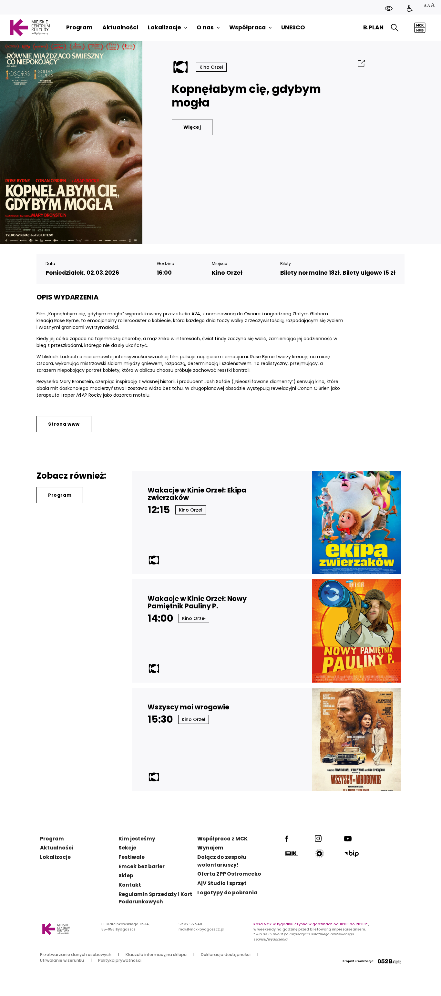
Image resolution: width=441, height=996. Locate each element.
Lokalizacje (55, 857)
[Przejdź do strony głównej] (29, 27)
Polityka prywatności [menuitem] (119, 960)
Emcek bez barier (141, 866)
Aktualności (56, 847)
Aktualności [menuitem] (120, 28)
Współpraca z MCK (222, 838)
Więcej (192, 127)
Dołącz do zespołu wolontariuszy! (221, 861)
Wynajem (210, 847)
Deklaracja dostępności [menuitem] (226, 954)
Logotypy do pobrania (227, 892)
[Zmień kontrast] (389, 8)
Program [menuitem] (79, 28)
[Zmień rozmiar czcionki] (429, 5)
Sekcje (127, 847)
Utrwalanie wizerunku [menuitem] (62, 960)
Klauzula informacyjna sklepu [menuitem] (156, 954)
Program (59, 495)
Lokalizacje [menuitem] (164, 28)
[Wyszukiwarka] (395, 28)
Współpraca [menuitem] (247, 28)
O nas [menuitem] (205, 28)
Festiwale (131, 857)
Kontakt (129, 885)
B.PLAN (373, 27)
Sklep (125, 875)
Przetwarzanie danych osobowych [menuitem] (75, 954)
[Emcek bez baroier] (410, 9)
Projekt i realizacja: (358, 961)
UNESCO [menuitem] (293, 28)
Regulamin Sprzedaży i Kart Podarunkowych (155, 898)
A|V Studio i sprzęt (222, 883)
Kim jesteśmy (136, 838)
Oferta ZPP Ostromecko (229, 874)
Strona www (64, 424)
